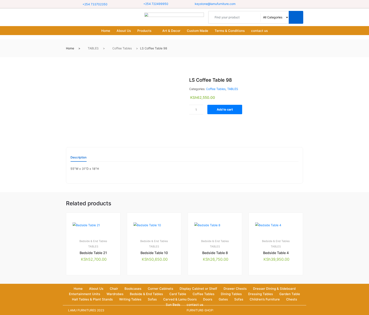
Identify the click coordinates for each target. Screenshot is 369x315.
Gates (223, 299)
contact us (259, 31)
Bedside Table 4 (276, 253)
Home (105, 31)
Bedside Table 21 (93, 253)
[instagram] (279, 4)
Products (144, 31)
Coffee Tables (122, 48)
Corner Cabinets (160, 289)
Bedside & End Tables (93, 241)
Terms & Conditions (230, 31)
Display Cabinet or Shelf (198, 289)
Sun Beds (173, 305)
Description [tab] (78, 157)
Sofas (152, 299)
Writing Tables (130, 299)
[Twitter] (274, 4)
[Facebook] (269, 4)
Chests (291, 299)
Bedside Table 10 (154, 253)
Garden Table (289, 294)
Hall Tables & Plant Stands (92, 299)
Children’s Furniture (265, 299)
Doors (207, 299)
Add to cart (225, 109)
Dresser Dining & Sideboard (274, 289)
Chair (114, 289)
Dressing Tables (260, 294)
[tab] (78, 159)
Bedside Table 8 (215, 253)
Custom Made (197, 31)
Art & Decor (171, 31)
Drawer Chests (235, 289)
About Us (124, 31)
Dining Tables (231, 294)
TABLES (93, 48)
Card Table (177, 294)
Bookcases (132, 289)
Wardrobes (115, 294)
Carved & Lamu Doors (180, 299)
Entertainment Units (84, 294)
